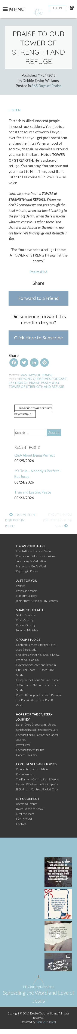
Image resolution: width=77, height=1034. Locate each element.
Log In (57, 8)
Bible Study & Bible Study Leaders (37, 600)
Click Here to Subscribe (38, 337)
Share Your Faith (30, 610)
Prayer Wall (23, 744)
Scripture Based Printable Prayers (37, 729)
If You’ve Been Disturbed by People (20, 520)
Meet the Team (25, 813)
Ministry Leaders (26, 595)
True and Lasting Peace (32, 492)
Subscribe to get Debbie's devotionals (33, 411)
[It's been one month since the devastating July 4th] (58, 872)
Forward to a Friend (38, 298)
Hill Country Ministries (38, 987)
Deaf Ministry (24, 620)
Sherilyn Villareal (46, 1022)
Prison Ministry (26, 625)
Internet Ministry (27, 630)
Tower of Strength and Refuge (36, 386)
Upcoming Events (26, 803)
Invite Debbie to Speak (29, 809)
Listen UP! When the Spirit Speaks (37, 784)
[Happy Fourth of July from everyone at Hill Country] (58, 904)
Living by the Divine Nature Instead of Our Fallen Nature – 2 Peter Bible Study (38, 685)
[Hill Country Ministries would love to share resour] (58, 968)
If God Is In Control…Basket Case (37, 789)
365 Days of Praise (46, 86)
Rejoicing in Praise (27, 571)
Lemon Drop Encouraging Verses (36, 724)
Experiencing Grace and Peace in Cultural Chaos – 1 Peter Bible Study (36, 670)
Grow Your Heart (31, 546)
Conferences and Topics (36, 764)
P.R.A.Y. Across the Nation (32, 769)
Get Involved (24, 819)
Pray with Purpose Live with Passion (38, 695)
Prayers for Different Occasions (35, 556)
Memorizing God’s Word (31, 566)
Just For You (26, 580)
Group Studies (28, 639)
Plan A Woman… (26, 774)
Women (20, 585)
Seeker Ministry (26, 615)
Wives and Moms (26, 590)
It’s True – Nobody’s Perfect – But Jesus (38, 474)
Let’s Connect (27, 798)
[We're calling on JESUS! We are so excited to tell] (58, 936)
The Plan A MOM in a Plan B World (37, 779)
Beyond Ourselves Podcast (43, 379)
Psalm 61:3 (50, 383)
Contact (21, 824)
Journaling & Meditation (31, 561)
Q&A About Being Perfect (34, 455)
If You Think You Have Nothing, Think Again (57, 520)
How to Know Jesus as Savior (34, 551)
